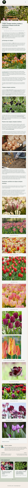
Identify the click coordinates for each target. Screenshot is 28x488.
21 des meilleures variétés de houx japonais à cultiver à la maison (21, 472)
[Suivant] (26, 470)
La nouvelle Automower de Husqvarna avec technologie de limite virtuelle (21, 453)
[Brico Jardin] (4, 2)
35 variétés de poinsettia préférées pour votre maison (7, 472)
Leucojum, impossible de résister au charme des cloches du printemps (6, 453)
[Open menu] (25, 2)
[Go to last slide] (2, 470)
